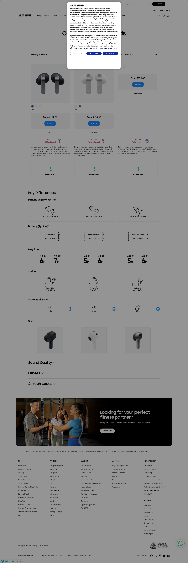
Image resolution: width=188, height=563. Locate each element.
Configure (78, 53)
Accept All (94, 53)
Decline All (110, 53)
